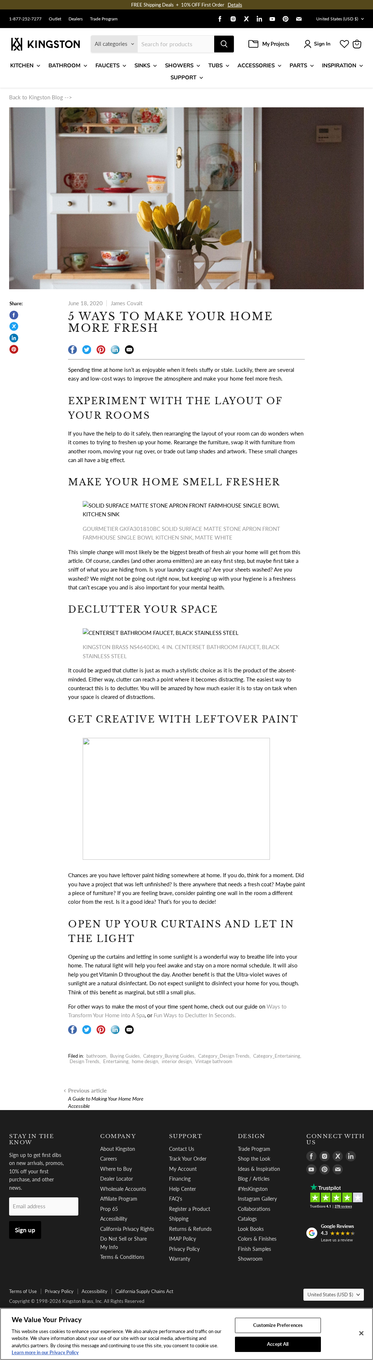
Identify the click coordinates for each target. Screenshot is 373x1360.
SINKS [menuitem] (142, 65)
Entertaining (116, 1061)
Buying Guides (125, 1056)
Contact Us (181, 1149)
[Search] (224, 44)
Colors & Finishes (257, 1239)
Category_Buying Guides (169, 1056)
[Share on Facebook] (13, 315)
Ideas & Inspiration (259, 1169)
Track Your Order (188, 1159)
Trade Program (104, 18)
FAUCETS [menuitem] (107, 65)
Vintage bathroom (213, 1061)
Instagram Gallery (257, 1199)
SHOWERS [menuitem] (179, 65)
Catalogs (247, 1219)
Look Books (251, 1229)
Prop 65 (109, 1209)
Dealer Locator (116, 1179)
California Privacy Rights (127, 1229)
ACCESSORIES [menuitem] (256, 65)
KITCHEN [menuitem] (22, 65)
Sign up (25, 1230)
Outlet (55, 18)
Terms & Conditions (122, 1257)
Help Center (182, 1189)
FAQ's (175, 1199)
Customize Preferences (278, 1325)
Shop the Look (254, 1159)
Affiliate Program (118, 1199)
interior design (177, 1061)
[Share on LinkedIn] (13, 338)
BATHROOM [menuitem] (64, 65)
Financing (180, 1179)
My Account (183, 1169)
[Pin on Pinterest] (13, 349)
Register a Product (189, 1209)
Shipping (178, 1219)
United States (337, 18)
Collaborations (254, 1209)
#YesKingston (253, 1189)
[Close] (361, 1333)
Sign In (322, 43)
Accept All (277, 1344)
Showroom (250, 1259)
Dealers (75, 18)
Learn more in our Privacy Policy (45, 1352)
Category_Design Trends (224, 1056)
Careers (108, 1159)
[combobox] (176, 44)
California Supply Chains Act (144, 1291)
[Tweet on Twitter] (13, 326)
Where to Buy (116, 1169)
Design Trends (84, 1061)
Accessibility (113, 1219)
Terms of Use (23, 1291)
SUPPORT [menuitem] (183, 77)
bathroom (96, 1056)
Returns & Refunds (190, 1229)
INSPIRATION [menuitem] (339, 65)
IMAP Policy (182, 1239)
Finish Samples (254, 1249)
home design (145, 1061)
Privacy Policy (184, 1249)
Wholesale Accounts (123, 1189)
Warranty (179, 1259)
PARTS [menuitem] (298, 65)
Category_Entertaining (276, 1056)
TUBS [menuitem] (215, 65)
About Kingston (117, 1149)
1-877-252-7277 (25, 18)
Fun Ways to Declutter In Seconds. (195, 1015)
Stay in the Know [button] (31, 1139)
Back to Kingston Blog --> (40, 97)
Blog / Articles (254, 1179)
